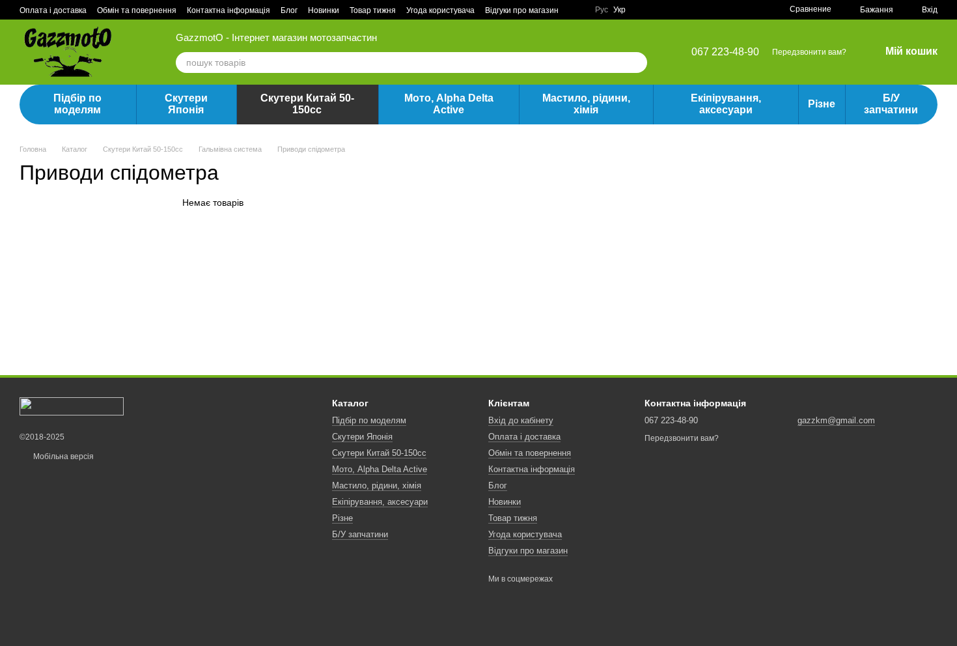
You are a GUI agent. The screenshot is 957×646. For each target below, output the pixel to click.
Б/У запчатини (891, 103)
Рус (601, 10)
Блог (289, 10)
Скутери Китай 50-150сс (307, 103)
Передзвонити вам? (809, 52)
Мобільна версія (62, 456)
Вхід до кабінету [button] (520, 420)
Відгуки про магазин (522, 10)
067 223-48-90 (725, 52)
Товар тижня (373, 10)
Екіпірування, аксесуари (726, 103)
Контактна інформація (228, 10)
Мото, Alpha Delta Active (448, 103)
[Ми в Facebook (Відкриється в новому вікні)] (577, 10)
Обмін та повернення (136, 10)
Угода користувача (440, 10)
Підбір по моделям (77, 103)
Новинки (323, 10)
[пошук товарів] (636, 62)
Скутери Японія (186, 103)
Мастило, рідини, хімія (586, 103)
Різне (821, 103)
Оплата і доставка (53, 10)
